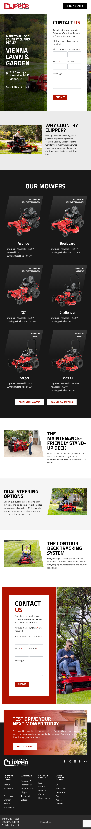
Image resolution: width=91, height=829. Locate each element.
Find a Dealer (9, 807)
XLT (5, 792)
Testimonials (26, 796)
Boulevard (8, 788)
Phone (71, 61)
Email (56, 61)
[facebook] (65, 761)
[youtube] (85, 761)
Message (57, 73)
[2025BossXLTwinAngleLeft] (16, 3)
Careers (59, 803)
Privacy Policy (46, 822)
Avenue (7, 784)
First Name (59, 49)
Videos (24, 800)
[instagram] (75, 761)
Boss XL (7, 803)
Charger (7, 800)
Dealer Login (44, 798)
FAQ (40, 783)
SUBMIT (60, 97)
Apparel (59, 800)
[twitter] (70, 761)
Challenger (8, 796)
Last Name (73, 49)
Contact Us (43, 794)
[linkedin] (80, 761)
